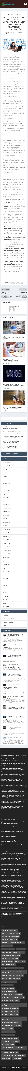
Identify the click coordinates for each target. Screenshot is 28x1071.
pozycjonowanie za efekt (9, 982)
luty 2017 (5, 603)
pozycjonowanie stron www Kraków (12, 975)
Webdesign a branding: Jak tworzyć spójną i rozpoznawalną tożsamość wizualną (12, 876)
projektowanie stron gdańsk (10, 1000)
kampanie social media (8, 949)
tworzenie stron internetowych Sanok (13, 1055)
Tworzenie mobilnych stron (10, 1052)
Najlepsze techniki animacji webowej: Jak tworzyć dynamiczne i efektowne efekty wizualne (14, 337)
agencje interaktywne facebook (11, 933)
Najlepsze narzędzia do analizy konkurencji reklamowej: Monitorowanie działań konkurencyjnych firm (12, 807)
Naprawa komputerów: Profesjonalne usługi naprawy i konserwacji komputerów (12, 759)
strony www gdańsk (8, 1035)
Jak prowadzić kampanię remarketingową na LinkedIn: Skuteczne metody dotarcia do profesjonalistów (12, 686)
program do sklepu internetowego (12, 994)
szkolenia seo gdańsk (8, 1044)
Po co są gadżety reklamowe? (8, 836)
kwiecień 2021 (6, 529)
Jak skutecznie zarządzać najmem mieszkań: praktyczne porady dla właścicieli (14, 432)
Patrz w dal (6, 615)
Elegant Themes (16, 1067)
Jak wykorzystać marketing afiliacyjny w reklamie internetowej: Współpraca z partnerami (13, 728)
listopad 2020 (6, 546)
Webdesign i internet (9, 33)
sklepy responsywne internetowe (11, 1025)
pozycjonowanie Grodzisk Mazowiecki (12, 968)
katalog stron (6, 952)
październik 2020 (7, 550)
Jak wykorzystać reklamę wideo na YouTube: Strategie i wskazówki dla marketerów (14, 718)
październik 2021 (7, 508)
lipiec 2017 (5, 585)
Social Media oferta (7, 1028)
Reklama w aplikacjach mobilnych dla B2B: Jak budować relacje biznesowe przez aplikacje (13, 775)
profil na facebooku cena (9, 991)
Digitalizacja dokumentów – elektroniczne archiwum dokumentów (12, 646)
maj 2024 (5, 469)
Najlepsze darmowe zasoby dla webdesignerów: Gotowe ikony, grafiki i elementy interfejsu (13, 898)
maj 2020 (5, 568)
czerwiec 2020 (6, 564)
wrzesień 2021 (6, 511)
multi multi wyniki (20, 961)
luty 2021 (5, 536)
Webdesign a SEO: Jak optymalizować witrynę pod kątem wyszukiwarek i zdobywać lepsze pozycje (13, 263)
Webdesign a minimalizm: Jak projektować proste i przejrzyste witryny (13, 865)
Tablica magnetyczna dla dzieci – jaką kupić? (16, 697)
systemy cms (5, 1041)
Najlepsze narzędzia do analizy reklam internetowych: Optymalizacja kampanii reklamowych (13, 635)
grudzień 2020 (6, 543)
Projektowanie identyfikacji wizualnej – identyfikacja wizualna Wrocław (11, 840)
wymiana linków (17, 1058)
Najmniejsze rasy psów (8, 964)
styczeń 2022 (6, 497)
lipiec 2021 (5, 518)
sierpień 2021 (6, 515)
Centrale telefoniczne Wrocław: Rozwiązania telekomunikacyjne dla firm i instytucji (12, 802)
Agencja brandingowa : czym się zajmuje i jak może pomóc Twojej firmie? (13, 437)
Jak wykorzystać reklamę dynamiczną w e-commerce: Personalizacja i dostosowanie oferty (12, 666)
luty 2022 (5, 494)
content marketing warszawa (11, 936)
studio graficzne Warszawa (10, 1038)
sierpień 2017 (6, 582)
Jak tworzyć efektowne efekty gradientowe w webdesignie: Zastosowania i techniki (11, 360)
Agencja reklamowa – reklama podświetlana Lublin (12, 827)
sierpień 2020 (6, 557)
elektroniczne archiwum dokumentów (13, 942)
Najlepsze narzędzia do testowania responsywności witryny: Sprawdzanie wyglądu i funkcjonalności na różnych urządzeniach (13, 871)
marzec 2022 (6, 490)
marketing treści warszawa (10, 958)
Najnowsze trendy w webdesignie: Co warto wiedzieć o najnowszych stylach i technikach (12, 903)
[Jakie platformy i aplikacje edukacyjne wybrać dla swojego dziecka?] (14, 397)
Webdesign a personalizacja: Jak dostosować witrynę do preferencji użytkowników (13, 226)
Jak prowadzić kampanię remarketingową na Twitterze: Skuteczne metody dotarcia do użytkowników (12, 796)
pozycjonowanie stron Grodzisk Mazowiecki (11, 971)
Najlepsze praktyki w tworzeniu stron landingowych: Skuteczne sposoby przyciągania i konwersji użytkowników (13, 860)
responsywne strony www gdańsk (12, 1022)
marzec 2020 (6, 575)
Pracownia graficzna (8, 988)
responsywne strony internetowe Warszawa (12, 1018)
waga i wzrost (6, 1058)
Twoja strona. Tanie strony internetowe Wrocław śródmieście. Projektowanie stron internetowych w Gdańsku (13, 893)
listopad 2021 (6, 504)
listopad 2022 (6, 480)
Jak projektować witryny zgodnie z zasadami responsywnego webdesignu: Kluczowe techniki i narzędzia (13, 385)
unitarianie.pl (21, 199)
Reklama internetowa (8, 618)
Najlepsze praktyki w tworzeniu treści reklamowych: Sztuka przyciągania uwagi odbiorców (11, 781)
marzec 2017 (6, 599)
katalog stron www (18, 952)
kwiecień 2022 (6, 487)
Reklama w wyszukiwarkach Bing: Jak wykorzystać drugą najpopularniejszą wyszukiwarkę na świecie (14, 786)
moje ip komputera (7, 961)
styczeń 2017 (6, 606)
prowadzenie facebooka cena (10, 1008)
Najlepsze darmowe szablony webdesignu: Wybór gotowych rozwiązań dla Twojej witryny (13, 881)
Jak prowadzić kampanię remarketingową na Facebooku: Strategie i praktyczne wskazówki (13, 675)
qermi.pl (14, 32)
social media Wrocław (8, 1032)
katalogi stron (21, 949)
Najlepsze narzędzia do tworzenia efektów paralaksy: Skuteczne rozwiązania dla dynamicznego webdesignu (12, 908)
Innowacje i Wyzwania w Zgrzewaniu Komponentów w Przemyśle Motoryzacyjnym (12, 447)
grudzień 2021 (6, 501)
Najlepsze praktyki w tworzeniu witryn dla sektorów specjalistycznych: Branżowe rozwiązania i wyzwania (14, 250)
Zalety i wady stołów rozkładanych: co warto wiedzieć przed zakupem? (12, 427)
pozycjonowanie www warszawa (11, 978)
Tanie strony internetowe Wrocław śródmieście (12, 1048)
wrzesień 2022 (6, 483)
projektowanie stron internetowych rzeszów (12, 1004)
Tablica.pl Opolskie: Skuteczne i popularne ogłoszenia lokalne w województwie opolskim (12, 791)
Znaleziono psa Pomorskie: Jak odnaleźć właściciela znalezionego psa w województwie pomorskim (12, 770)
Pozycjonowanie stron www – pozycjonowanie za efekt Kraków (16, 738)
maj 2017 (5, 592)
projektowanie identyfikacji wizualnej (13, 997)
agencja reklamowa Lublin (9, 930)
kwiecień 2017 (6, 596)
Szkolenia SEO (15, 1041)
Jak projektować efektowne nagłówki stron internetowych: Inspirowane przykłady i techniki (13, 854)
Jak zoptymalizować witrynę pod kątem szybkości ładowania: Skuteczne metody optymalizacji (14, 237)
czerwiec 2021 (6, 522)
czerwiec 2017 (6, 589)
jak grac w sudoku (7, 946)
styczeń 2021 (6, 539)
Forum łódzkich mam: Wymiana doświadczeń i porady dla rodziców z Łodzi (13, 764)
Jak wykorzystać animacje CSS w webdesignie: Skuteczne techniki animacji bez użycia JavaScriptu (12, 914)
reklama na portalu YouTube (10, 1014)
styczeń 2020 (6, 578)
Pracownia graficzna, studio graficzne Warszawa (15, 656)
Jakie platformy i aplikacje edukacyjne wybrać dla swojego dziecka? (13, 408)
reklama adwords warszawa (10, 1011)
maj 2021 (5, 525)
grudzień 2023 (6, 476)
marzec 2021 (6, 532)
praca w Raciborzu (7, 985)
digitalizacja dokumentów (9, 939)
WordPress (14, 1069)
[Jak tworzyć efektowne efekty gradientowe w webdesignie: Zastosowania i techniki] (14, 349)
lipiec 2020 (5, 561)
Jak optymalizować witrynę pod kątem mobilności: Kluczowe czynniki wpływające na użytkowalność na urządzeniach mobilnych (12, 886)
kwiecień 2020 (6, 571)
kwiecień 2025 (6, 465)
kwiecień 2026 (6, 462)
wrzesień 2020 (6, 554)
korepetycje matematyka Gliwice (11, 955)
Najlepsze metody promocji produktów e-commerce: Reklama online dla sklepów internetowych (16, 707)
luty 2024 (5, 473)
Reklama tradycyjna (8, 622)
